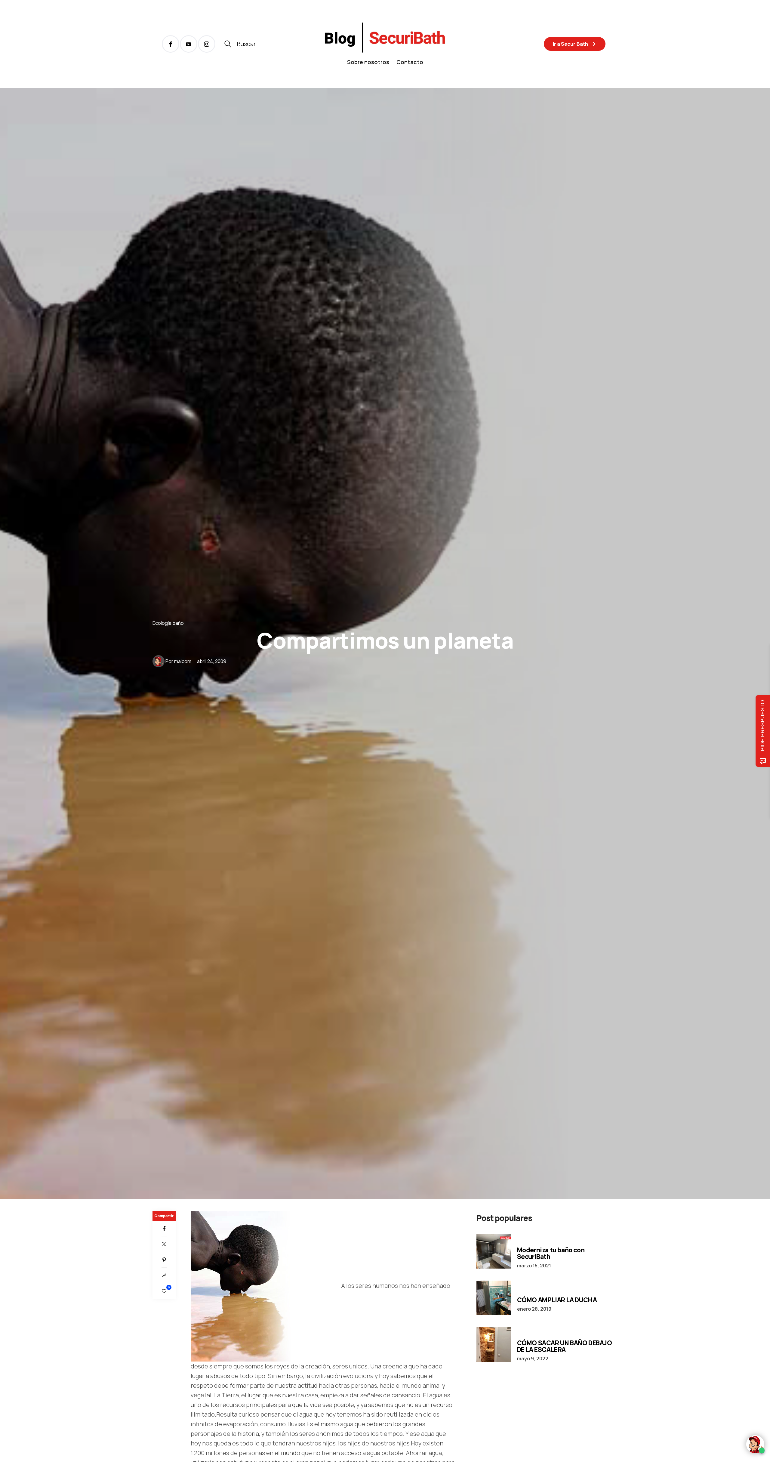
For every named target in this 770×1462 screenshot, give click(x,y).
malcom (182, 661)
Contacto (409, 62)
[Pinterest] (164, 1260)
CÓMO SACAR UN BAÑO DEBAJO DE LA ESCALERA (564, 1346)
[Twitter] (164, 1244)
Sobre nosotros (368, 62)
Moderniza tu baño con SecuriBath (551, 1253)
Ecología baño (168, 623)
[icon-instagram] (206, 44)
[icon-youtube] (188, 44)
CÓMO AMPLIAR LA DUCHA (557, 1300)
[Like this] (164, 1291)
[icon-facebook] (170, 44)
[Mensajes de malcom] (158, 661)
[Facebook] (164, 1228)
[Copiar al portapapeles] (164, 1275)
